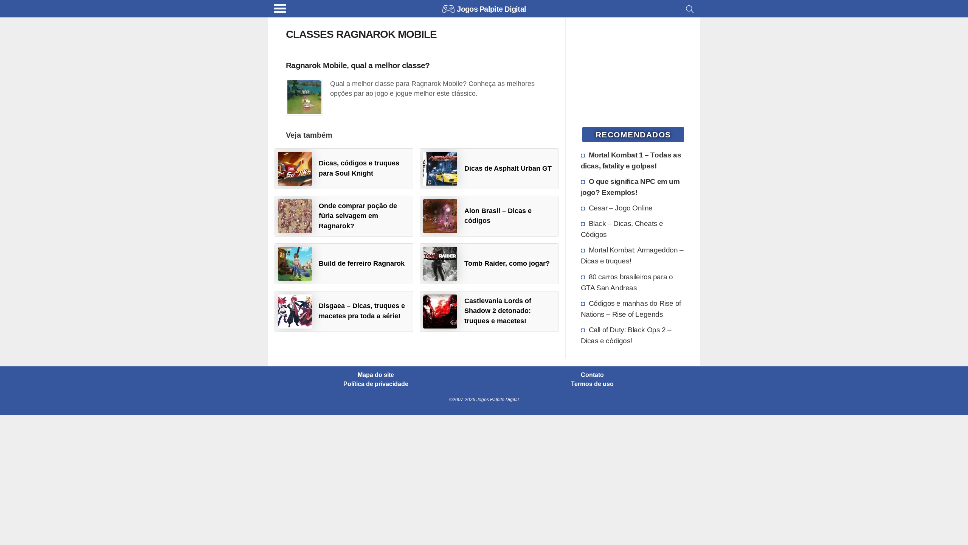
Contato (592, 375)
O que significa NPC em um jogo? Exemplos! (630, 186)
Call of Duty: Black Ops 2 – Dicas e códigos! (626, 335)
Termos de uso (592, 384)
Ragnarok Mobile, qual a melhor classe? (358, 65)
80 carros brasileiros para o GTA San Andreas (627, 282)
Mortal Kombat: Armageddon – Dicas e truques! (632, 255)
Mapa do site (376, 375)
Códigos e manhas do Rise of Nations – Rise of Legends (631, 308)
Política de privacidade (375, 384)
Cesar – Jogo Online (621, 208)
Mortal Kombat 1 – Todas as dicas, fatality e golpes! (631, 160)
